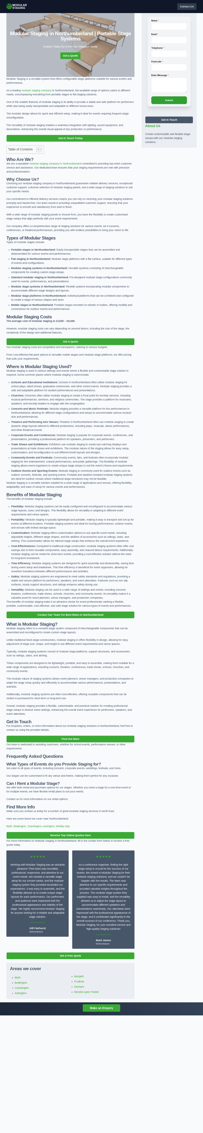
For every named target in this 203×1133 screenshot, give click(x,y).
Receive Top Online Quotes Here (70, 835)
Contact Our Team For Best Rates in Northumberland (70, 614)
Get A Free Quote (70, 955)
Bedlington (20, 826)
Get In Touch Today (70, 138)
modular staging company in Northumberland (55, 163)
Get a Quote (70, 55)
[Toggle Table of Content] (37, 149)
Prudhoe (79, 981)
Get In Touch (169, 119)
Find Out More (70, 738)
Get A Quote (70, 341)
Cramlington (34, 826)
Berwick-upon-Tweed (86, 991)
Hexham (79, 986)
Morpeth (79, 976)
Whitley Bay (63, 826)
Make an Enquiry (101, 1008)
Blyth (9, 826)
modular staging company (37, 90)
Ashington (48, 826)
